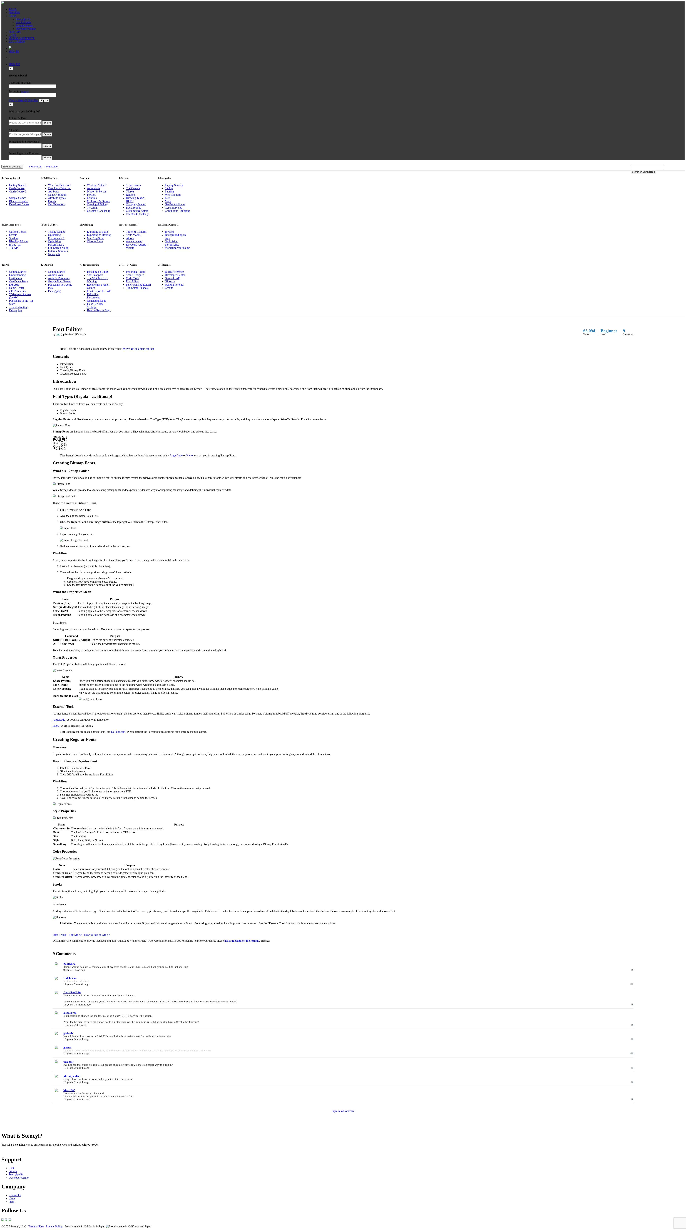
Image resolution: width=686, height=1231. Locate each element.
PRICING (14, 12)
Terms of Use (36, 1226)
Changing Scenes (136, 204)
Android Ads (55, 274)
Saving (169, 188)
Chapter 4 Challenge (137, 214)
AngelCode (176, 455)
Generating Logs (96, 300)
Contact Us (15, 1195)
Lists (167, 197)
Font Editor (52, 166)
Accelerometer (134, 241)
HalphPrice (70, 978)
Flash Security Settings (95, 305)
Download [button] (22, 1150)
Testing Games (56, 231)
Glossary (170, 281)
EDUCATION (17, 41)
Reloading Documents (93, 296)
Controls (92, 197)
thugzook (68, 1061)
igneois (67, 1047)
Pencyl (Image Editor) (138, 284)
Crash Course (16, 188)
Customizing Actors (137, 210)
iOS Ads (14, 284)
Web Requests (173, 194)
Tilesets (130, 191)
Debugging (15, 310)
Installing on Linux (97, 271)
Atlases (130, 238)
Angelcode (59, 719)
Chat (11, 1168)
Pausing (169, 191)
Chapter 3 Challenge (98, 210)
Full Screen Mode (58, 247)
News (12, 1198)
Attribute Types (57, 197)
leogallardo (70, 1012)
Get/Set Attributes (175, 204)
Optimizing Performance (172, 243)
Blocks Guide (23, 22)
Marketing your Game (177, 247)
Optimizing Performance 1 (56, 236)
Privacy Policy (54, 1226)
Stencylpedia (23, 19)
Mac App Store (95, 238)
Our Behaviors (56, 204)
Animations (93, 188)
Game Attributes (57, 194)
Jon (58, 334)
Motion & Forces (96, 191)
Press (11, 1201)
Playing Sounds (174, 185)
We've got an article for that (138, 348)
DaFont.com (118, 731)
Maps (168, 201)
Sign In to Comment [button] (343, 1111)
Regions (130, 194)
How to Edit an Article (97, 934)
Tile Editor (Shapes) (137, 287)
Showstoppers (95, 274)
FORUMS (15, 31)
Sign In (44, 100)
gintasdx (68, 1033)
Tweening (92, 207)
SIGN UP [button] (14, 64)
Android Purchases (58, 278)
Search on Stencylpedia (643, 172)
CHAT (12, 35)
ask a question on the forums (241, 940)
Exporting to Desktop (99, 234)
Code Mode (132, 278)
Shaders (13, 238)
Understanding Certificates (17, 276)
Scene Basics (133, 185)
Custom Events (173, 207)
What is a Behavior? (59, 185)
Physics (91, 194)
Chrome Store (95, 241)
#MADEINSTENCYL (22, 38)
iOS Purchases (17, 291)
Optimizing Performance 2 (56, 243)
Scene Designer (135, 274)
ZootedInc (69, 963)
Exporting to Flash (97, 231)
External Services (58, 251)
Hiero (189, 455)
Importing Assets (135, 271)
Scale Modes (133, 234)
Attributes (53, 191)
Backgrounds (133, 207)
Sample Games (24, 25)
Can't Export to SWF (99, 291)
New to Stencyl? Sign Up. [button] (23, 100)
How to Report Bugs (99, 310)
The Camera (133, 188)
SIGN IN (14, 51)
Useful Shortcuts (174, 284)
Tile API (14, 247)
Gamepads (54, 254)
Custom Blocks (17, 231)
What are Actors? (96, 185)
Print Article (59, 934)
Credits (169, 287)
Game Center (16, 287)
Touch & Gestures (136, 231)
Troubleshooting (18, 307)
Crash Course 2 (18, 191)
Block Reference (18, 201)
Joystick (169, 231)
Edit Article (75, 934)
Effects (13, 234)
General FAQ (172, 278)
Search (47, 123)
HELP (12, 15)
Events (52, 201)
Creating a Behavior (59, 188)
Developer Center (26, 28)
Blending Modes (18, 241)
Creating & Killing (97, 204)
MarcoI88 (69, 1090)
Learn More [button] (8, 1150)
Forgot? (24, 91)
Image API (15, 244)
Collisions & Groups (98, 201)
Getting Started (17, 185)
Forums (13, 1171)
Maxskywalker (72, 1076)
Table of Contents (12, 166)
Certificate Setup (18, 281)
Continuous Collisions (177, 210)
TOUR (13, 9)
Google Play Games (59, 281)
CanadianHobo (72, 992)
